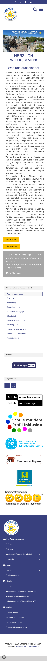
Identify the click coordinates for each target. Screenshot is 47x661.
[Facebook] (7, 385)
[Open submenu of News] (40, 570)
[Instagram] (13, 385)
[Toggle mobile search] (35, 9)
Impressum (21, 647)
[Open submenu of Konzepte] (40, 559)
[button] (4, 657)
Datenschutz (33, 647)
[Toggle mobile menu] (41, 9)
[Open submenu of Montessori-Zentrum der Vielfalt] (40, 554)
